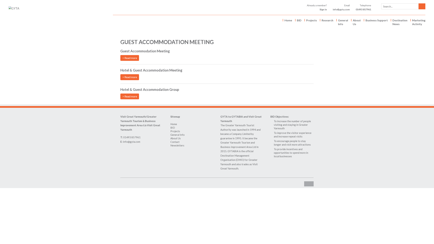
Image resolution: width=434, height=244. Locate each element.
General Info (343, 22)
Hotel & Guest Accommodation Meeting (151, 70)
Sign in (323, 9)
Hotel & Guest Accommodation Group (149, 89)
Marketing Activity (418, 22)
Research (327, 20)
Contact (175, 141)
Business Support (377, 20)
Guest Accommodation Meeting (145, 51)
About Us (357, 22)
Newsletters (177, 145)
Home (288, 20)
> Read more (129, 57)
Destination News (399, 22)
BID (299, 20)
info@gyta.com (341, 9)
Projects (311, 20)
